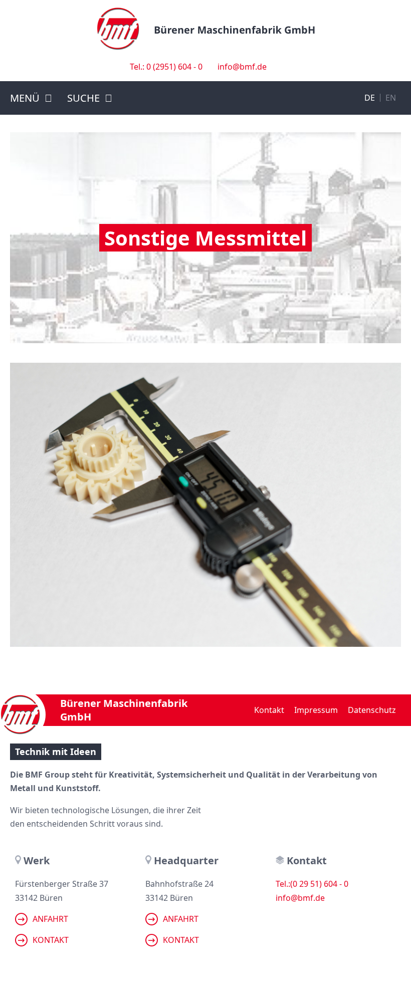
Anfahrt (50, 918)
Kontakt (269, 709)
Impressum (316, 709)
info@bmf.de (242, 66)
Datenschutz (372, 709)
